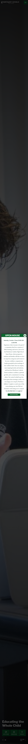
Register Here (14, 394)
